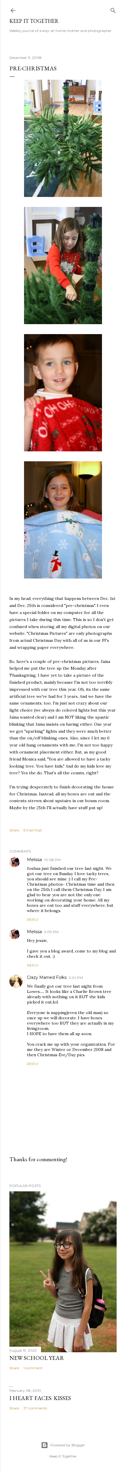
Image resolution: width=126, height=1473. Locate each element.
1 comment (32, 1368)
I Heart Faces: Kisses (40, 1398)
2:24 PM (76, 977)
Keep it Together (34, 21)
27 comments (35, 1408)
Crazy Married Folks (47, 977)
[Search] (113, 9)
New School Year (36, 1358)
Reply (32, 919)
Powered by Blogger (67, 1445)
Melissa (34, 859)
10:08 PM (52, 860)
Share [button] (14, 830)
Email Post (32, 830)
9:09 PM (51, 932)
